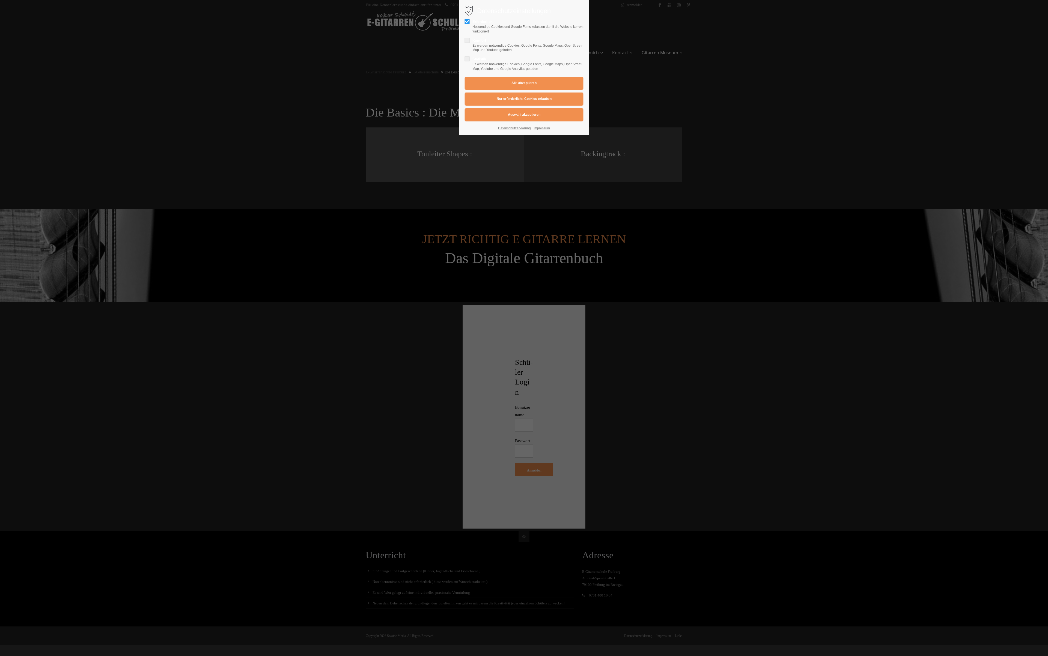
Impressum (542, 128)
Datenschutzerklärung (514, 128)
